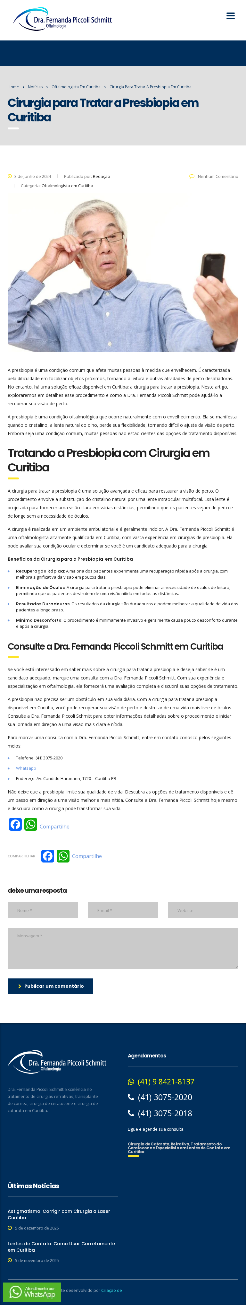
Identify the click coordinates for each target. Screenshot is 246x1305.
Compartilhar (21, 856)
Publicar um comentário (54, 986)
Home (13, 87)
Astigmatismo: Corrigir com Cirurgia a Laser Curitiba (59, 1214)
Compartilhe (55, 826)
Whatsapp (26, 768)
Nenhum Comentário (217, 176)
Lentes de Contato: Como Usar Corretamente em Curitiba (61, 1246)
